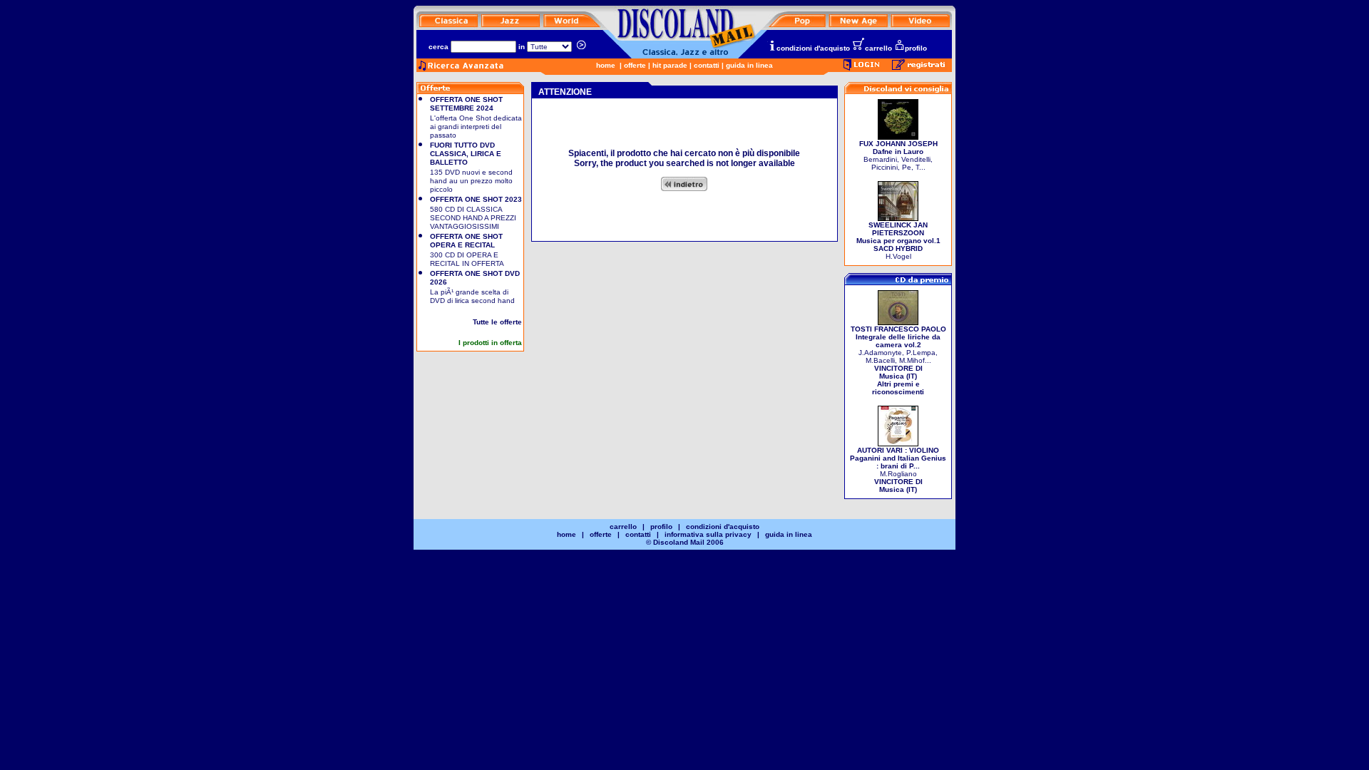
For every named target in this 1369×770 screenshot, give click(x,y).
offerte (635, 65)
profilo (916, 48)
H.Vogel (898, 240)
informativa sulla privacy (708, 534)
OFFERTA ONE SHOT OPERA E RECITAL (466, 240)
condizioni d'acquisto (813, 48)
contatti (706, 65)
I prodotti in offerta (490, 342)
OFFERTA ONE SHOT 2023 (476, 199)
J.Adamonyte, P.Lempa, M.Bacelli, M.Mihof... (898, 360)
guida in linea (749, 65)
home (605, 65)
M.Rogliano (898, 469)
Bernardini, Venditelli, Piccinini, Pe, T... (898, 155)
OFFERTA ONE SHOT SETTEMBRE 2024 (466, 104)
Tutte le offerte (497, 322)
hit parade (669, 65)
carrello (878, 48)
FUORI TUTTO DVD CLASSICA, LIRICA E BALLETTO (465, 153)
